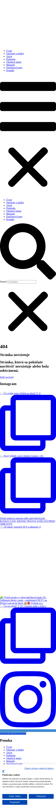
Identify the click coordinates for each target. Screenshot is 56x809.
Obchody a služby (15, 53)
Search (3, 281)
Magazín (10, 64)
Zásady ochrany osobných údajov (39, 768)
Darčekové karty (14, 67)
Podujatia (10, 59)
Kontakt (10, 70)
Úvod (9, 50)
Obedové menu (13, 62)
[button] (28, 135)
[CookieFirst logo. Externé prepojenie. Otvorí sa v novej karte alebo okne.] (3, 771)
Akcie (9, 56)
